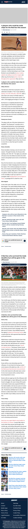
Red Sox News (8, 246)
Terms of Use (4, 513)
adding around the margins (14, 75)
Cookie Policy (16, 513)
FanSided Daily (17, 508)
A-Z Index (3, 517)
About (2, 503)
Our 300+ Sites (17, 505)
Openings (15, 503)
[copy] (9, 32)
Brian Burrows (6, 29)
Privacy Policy (16, 510)
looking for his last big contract (15, 332)
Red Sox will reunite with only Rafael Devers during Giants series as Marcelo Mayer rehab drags (14, 230)
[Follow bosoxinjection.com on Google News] (25, 241)
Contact (3, 505)
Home (2, 246)
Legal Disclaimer (5, 515)
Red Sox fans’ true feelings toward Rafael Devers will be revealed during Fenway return (13, 225)
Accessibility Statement (19, 515)
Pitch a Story (4, 510)
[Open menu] (2, 2)
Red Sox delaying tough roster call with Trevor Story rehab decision (13, 220)
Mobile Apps (4, 508)
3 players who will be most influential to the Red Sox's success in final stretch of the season (14, 216)
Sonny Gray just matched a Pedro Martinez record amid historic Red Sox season (14, 234)
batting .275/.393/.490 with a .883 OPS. (11, 93)
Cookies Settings (17, 517)
